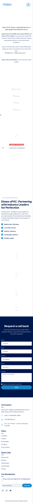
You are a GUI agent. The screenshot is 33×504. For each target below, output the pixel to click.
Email (2, 348)
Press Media (5, 441)
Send (16, 387)
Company (4, 436)
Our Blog (4, 444)
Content (3, 371)
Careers (3, 438)
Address (3, 355)
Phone (2, 363)
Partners (3, 460)
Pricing (3, 469)
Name (2, 340)
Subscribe (27, 485)
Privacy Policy (5, 447)
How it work (4, 457)
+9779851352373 (9, 419)
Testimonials (5, 463)
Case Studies (5, 466)
